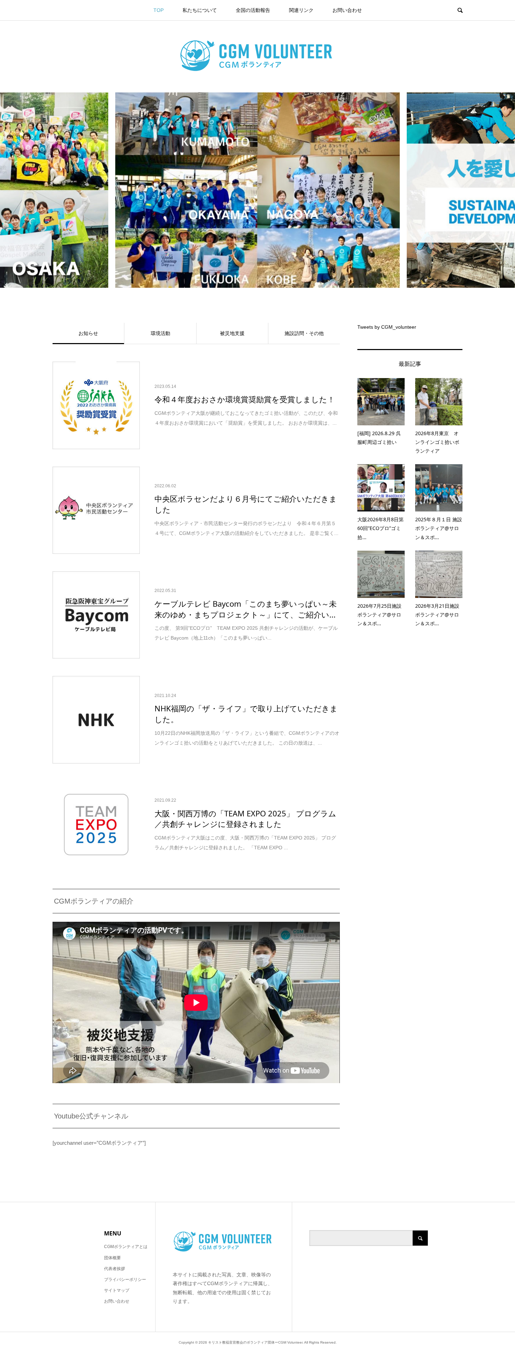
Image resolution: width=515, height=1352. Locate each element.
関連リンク (301, 10)
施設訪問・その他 (304, 333)
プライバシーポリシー (125, 1279)
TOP (158, 10)
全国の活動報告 (253, 10)
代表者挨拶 (114, 1268)
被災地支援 (232, 333)
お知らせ (88, 333)
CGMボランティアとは (125, 1246)
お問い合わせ (347, 10)
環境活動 (160, 333)
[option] (257, 190)
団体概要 (112, 1257)
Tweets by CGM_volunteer (386, 327)
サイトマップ (116, 1290)
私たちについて (200, 10)
